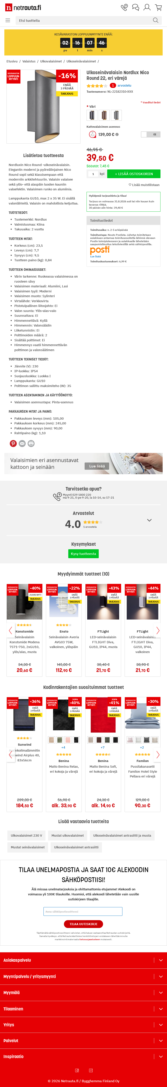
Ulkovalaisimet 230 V (26, 835)
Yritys (8, 1025)
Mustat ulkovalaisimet (68, 835)
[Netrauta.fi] (23, 7)
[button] (7, 20)
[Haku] (156, 20)
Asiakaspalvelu (17, 960)
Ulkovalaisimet (51, 61)
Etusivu (12, 61)
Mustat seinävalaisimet (28, 847)
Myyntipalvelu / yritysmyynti (29, 976)
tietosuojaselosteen (89, 939)
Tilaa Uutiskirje (84, 924)
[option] (92, 115)
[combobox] (89, 20)
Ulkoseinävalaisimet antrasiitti (76, 847)
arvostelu (121, 85)
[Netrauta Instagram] (91, 1070)
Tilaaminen (13, 1009)
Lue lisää (95, 256)
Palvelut (10, 1040)
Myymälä (11, 992)
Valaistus (29, 61)
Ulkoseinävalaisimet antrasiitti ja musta (122, 835)
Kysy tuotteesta (83, 553)
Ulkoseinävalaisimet (82, 61)
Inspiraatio (13, 1056)
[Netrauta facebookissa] (77, 1070)
